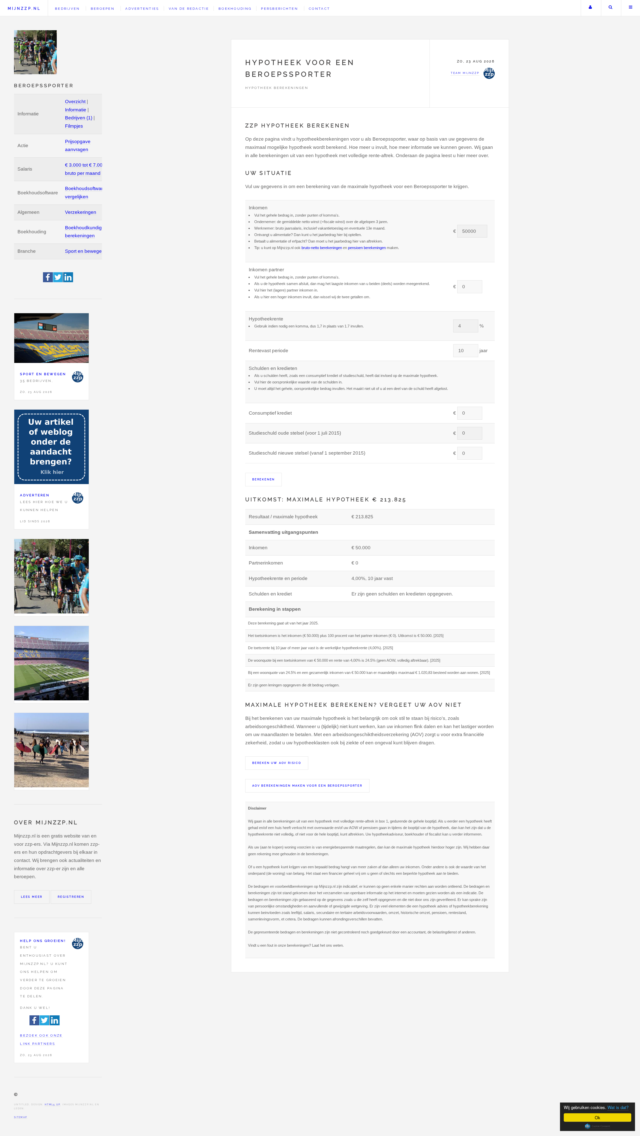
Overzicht (75, 101)
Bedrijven (67, 8)
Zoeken (610, 8)
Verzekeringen (80, 212)
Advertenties (142, 8)
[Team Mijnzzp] (77, 376)
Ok (597, 1117)
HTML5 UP (52, 1104)
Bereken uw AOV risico (276, 763)
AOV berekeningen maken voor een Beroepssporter (307, 785)
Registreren (71, 896)
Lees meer (31, 896)
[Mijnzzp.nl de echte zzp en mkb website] (36, 52)
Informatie (75, 109)
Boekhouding (235, 8)
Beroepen (102, 8)
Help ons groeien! (43, 941)
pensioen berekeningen (367, 248)
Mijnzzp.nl (24, 8)
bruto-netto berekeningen (322, 248)
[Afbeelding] (51, 577)
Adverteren (35, 495)
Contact (319, 8)
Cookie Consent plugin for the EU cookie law (597, 1126)
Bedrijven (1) (78, 117)
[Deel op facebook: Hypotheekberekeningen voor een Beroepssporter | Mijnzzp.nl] (48, 280)
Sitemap (20, 1117)
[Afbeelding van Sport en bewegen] (51, 339)
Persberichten (279, 8)
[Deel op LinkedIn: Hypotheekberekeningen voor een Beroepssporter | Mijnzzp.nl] (68, 280)
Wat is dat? (618, 1107)
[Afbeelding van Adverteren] (51, 448)
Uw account (590, 8)
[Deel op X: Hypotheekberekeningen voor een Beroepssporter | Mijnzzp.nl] (58, 280)
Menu (630, 8)
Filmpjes (74, 126)
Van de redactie (189, 8)
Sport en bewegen (84, 251)
